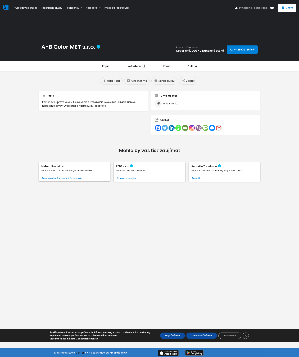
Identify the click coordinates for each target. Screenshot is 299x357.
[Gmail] (219, 128)
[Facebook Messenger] (212, 128)
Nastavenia (230, 335)
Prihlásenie (245, 8)
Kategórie (92, 8)
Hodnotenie (135, 66)
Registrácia (261, 8)
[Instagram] (192, 128)
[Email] (185, 128)
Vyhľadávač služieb (26, 8)
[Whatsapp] (178, 128)
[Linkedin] (172, 128)
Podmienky (72, 8)
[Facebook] (158, 128)
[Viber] (199, 128)
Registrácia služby (51, 8)
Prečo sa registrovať (117, 8)
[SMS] (205, 128)
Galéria (192, 66)
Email (166, 66)
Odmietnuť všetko (202, 335)
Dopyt (289, 7)
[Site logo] (6, 7)
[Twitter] (165, 128)
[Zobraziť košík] (272, 8)
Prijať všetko (172, 335)
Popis (105, 66)
